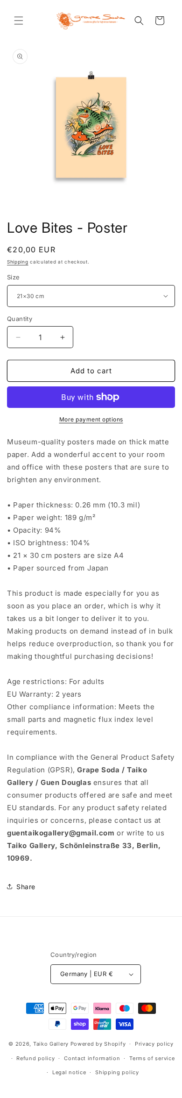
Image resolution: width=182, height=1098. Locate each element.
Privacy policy (154, 1044)
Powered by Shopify (98, 1044)
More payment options (91, 419)
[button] (18, 20)
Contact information (92, 1058)
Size (13, 277)
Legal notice (69, 1072)
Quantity (19, 318)
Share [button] (25, 887)
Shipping (17, 261)
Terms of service (152, 1058)
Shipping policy (117, 1072)
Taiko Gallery (51, 1044)
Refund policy (35, 1058)
